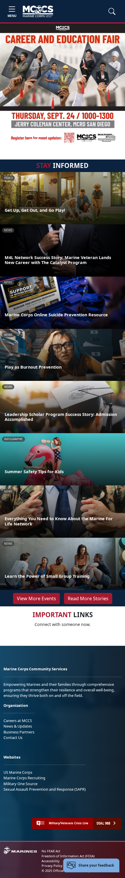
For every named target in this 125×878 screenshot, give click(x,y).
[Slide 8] (88, 141)
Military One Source (20, 783)
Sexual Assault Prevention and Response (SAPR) (44, 789)
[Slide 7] (81, 141)
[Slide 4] (60, 141)
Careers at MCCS (17, 720)
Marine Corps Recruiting (24, 777)
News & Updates (17, 726)
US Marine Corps (17, 772)
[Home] (38, 11)
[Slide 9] (95, 141)
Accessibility (51, 861)
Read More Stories (88, 598)
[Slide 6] (74, 141)
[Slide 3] (53, 141)
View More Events (36, 598)
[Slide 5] (67, 141)
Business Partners (18, 732)
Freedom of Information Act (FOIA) (68, 856)
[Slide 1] (34, 141)
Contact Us (12, 737)
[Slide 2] (46, 141)
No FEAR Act (51, 851)
